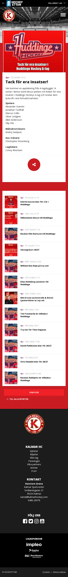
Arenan (34, 467)
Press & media (59, 572)
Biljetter (34, 454)
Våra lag (34, 457)
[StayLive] (34, 550)
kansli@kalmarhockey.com (34, 496)
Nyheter (34, 451)
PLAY (34, 470)
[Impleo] (34, 545)
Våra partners (34, 464)
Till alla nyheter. (19, 399)
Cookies (46, 572)
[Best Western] (34, 556)
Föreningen (34, 461)
